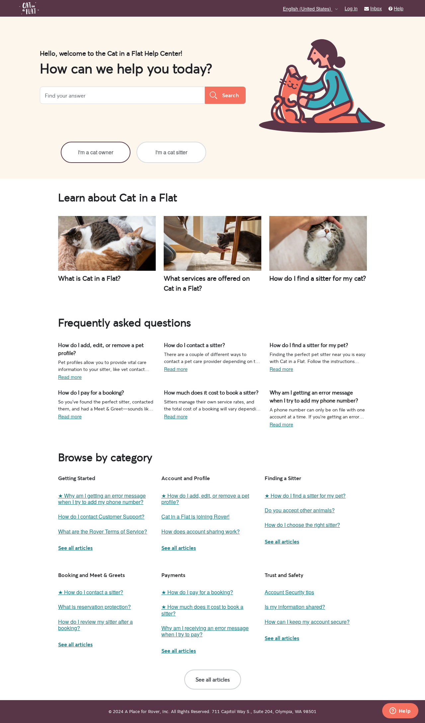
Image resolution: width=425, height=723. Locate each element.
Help (398, 8)
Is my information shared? (295, 607)
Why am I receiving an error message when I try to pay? (205, 631)
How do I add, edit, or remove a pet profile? (103, 344)
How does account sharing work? (200, 531)
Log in (351, 8)
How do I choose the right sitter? (302, 525)
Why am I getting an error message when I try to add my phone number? (318, 395)
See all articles (75, 547)
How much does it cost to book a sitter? (205, 392)
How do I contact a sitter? (190, 344)
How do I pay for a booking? (87, 392)
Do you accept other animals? (300, 510)
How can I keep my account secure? (307, 621)
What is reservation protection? (94, 607)
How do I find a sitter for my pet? (304, 344)
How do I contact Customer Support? (101, 516)
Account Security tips (289, 592)
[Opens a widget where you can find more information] (400, 711)
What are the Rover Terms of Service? (102, 531)
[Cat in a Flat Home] (29, 8)
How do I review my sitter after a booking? (95, 625)
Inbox (376, 8)
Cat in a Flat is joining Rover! (195, 516)
